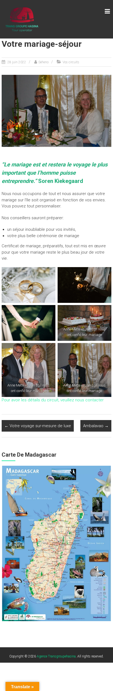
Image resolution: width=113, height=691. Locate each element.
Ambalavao (96, 425)
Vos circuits (71, 62)
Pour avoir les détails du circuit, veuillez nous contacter (53, 399)
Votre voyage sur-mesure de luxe (37, 425)
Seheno (43, 62)
